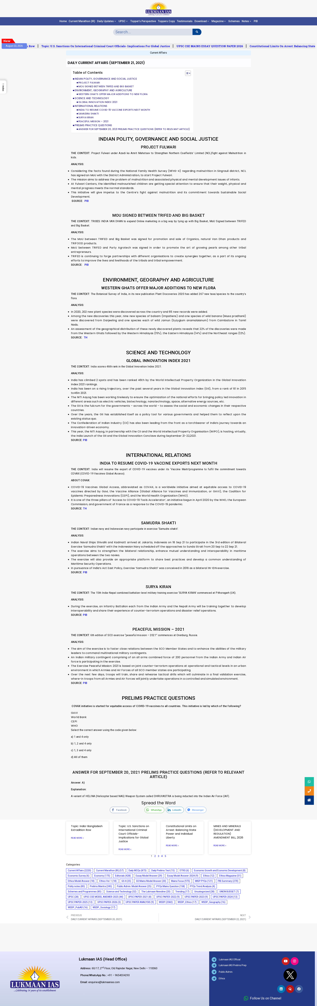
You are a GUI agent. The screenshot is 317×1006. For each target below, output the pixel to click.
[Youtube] (286, 961)
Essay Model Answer (149, 875)
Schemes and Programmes (84, 891)
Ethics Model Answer (81, 881)
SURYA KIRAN (85, 117)
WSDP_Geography (213, 902)
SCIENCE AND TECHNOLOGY (92, 98)
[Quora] (290, 989)
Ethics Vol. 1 (108, 881)
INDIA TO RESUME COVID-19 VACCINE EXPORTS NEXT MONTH (114, 109)
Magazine (217, 21)
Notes (245, 21)
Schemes (234, 21)
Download (200, 21)
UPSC (122, 21)
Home (63, 21)
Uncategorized (204, 891)
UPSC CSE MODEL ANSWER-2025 (103, 897)
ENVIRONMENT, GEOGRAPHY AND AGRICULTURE (103, 90)
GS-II (126, 881)
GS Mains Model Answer (151, 881)
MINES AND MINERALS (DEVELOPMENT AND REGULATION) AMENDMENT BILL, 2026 (228, 831)
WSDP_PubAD (78, 907)
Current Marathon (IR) (82, 21)
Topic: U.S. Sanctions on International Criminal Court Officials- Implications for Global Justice (95, 46)
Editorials (123, 875)
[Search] (197, 32)
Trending (182, 891)
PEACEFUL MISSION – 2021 (93, 121)
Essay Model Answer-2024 (182, 875)
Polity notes (76, 886)
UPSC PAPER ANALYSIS (140, 902)
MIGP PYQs (204, 881)
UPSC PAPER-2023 (196, 897)
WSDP (166, 902)
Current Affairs (158, 52)
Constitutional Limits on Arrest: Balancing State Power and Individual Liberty (181, 831)
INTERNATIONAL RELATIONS (91, 106)
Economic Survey (78, 875)
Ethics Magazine (230, 875)
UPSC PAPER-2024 (225, 897)
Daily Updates (105, 21)
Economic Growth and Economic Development (220, 870)
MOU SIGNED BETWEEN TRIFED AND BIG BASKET (106, 86)
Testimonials (185, 21)
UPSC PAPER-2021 (139, 897)
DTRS (184, 870)
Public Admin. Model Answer (134, 886)
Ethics (208, 875)
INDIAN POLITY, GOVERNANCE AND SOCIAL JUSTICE (106, 78)
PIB (256, 21)
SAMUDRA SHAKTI (88, 113)
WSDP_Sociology (104, 907)
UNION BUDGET (229, 891)
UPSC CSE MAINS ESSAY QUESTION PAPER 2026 (199, 46)
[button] (186, 73)
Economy (102, 875)
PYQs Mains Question (170, 886)
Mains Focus (180, 881)
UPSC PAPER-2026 (109, 902)
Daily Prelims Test (163, 870)
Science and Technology (121, 891)
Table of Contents (88, 72)
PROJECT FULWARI (89, 82)
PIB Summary (228, 881)
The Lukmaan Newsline (155, 891)
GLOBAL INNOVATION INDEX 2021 (97, 102)
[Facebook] (299, 989)
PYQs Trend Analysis (202, 886)
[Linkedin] (281, 989)
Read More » (77, 838)
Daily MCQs (137, 870)
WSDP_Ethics (187, 902)
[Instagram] (295, 961)
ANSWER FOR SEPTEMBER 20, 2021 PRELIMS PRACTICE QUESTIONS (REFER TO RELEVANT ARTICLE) (134, 129)
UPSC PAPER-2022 (168, 897)
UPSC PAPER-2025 (80, 902)
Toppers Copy (166, 21)
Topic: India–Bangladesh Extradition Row (87, 828)
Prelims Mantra (101, 886)
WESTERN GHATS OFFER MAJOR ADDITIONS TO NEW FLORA (113, 94)
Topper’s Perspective (143, 21)
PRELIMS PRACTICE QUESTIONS (93, 125)
